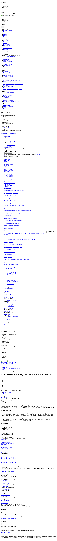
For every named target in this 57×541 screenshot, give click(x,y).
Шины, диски (6, 105)
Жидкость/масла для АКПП (9, 86)
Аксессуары (6, 97)
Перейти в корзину (5, 532)
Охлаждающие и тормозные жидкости (12, 89)
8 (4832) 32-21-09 (5, 486)
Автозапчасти (6, 65)
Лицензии (5, 46)
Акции (5, 34)
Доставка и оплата (5, 451)
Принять (3, 539)
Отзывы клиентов (7, 48)
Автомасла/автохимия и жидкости (11, 80)
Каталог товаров (7, 52)
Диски (4, 107)
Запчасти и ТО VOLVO (6, 447)
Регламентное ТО (7, 30)
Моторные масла (7, 81)
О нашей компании (5, 442)
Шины (4, 108)
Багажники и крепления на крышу (11, 93)
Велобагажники (7, 98)
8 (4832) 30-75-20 (5, 480)
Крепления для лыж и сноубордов (11, 101)
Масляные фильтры (8, 74)
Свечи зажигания (7, 61)
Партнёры (5, 49)
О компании (6, 40)
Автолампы (6, 68)
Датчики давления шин (8, 106)
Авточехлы (6, 96)
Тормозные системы (8, 57)
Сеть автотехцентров (6, 329)
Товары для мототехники (9, 56)
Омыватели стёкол (7, 87)
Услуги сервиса (7, 31)
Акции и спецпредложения (7, 443)
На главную (3, 439)
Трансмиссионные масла (9, 82)
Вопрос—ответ (7, 36)
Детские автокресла (8, 100)
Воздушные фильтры (8, 72)
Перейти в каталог (11, 518)
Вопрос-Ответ (4, 446)
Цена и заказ (4, 397)
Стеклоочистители (7, 64)
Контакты (5, 35)
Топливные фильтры (8, 76)
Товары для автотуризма (9, 92)
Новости (5, 43)
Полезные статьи (7, 44)
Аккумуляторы (6, 60)
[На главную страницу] (7, 361)
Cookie (17, 534)
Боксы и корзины (7, 95)
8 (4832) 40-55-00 (5, 489)
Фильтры (5, 71)
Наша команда (6, 45)
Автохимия (6, 85)
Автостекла (6, 59)
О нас (4, 41)
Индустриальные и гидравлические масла (13, 84)
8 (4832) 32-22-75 (5, 483)
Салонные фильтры (8, 75)
